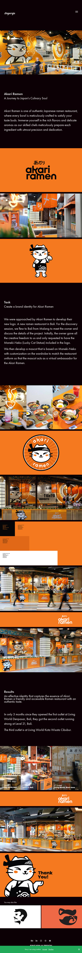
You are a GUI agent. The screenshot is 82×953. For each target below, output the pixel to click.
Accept (44, 949)
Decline (50, 949)
